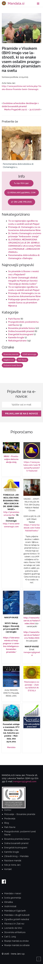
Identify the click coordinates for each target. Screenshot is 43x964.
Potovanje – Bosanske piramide (19, 814)
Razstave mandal (12, 860)
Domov (7, 810)
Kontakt (8, 869)
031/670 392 (22, 183)
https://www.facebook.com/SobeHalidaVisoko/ (32, 528)
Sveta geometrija (12, 897)
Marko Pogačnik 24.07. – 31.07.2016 (22, 109)
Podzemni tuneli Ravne (12, 365)
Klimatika (8, 902)
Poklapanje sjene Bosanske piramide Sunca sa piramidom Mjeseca (24, 302)
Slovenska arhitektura (14, 932)
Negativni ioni (9, 360)
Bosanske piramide (11, 354)
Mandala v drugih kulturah (17, 915)
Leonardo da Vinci (13, 928)
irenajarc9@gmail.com (22, 193)
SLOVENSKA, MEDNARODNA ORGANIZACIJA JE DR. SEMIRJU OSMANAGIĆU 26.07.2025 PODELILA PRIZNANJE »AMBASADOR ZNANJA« (24, 245)
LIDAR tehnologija (29, 354)
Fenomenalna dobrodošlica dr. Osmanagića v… (18, 165)
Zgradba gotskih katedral (16, 919)
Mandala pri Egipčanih (15, 910)
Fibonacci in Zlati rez (14, 923)
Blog (6, 823)
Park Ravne (14, 318)
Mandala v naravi (12, 893)
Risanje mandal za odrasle (17, 945)
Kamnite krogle (16, 337)
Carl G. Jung (10, 936)
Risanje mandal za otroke (16, 941)
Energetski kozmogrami (20, 334)
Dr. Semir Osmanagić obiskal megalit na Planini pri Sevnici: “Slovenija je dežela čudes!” (23, 280)
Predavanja (9, 818)
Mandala (11, 747)
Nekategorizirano (17, 340)
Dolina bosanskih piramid (21, 331)
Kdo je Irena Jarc (12, 865)
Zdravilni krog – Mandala (16, 856)
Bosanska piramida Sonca (21, 328)
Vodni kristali (10, 906)
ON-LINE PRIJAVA (22, 202)
